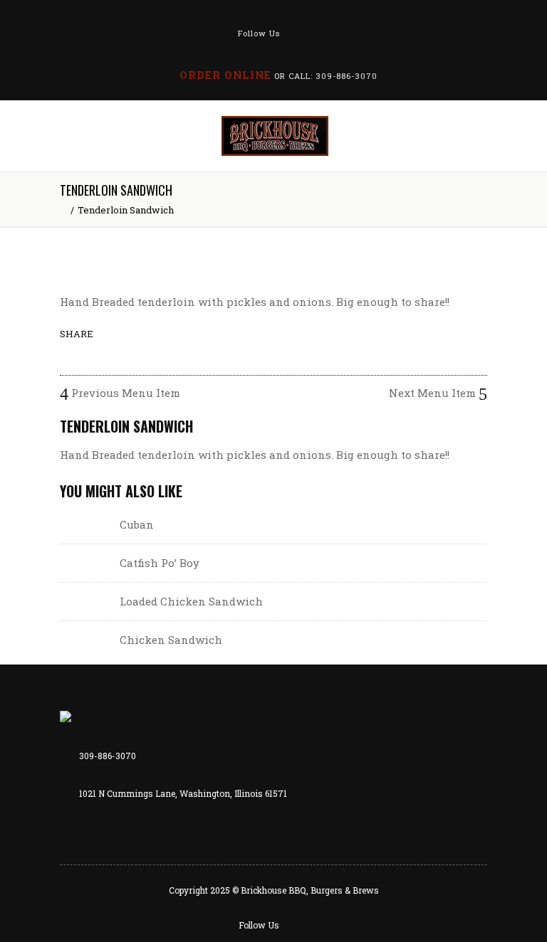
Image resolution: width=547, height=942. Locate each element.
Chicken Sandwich (171, 640)
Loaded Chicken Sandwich (191, 601)
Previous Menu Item (124, 393)
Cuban (137, 524)
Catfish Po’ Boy (159, 563)
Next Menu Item (434, 393)
